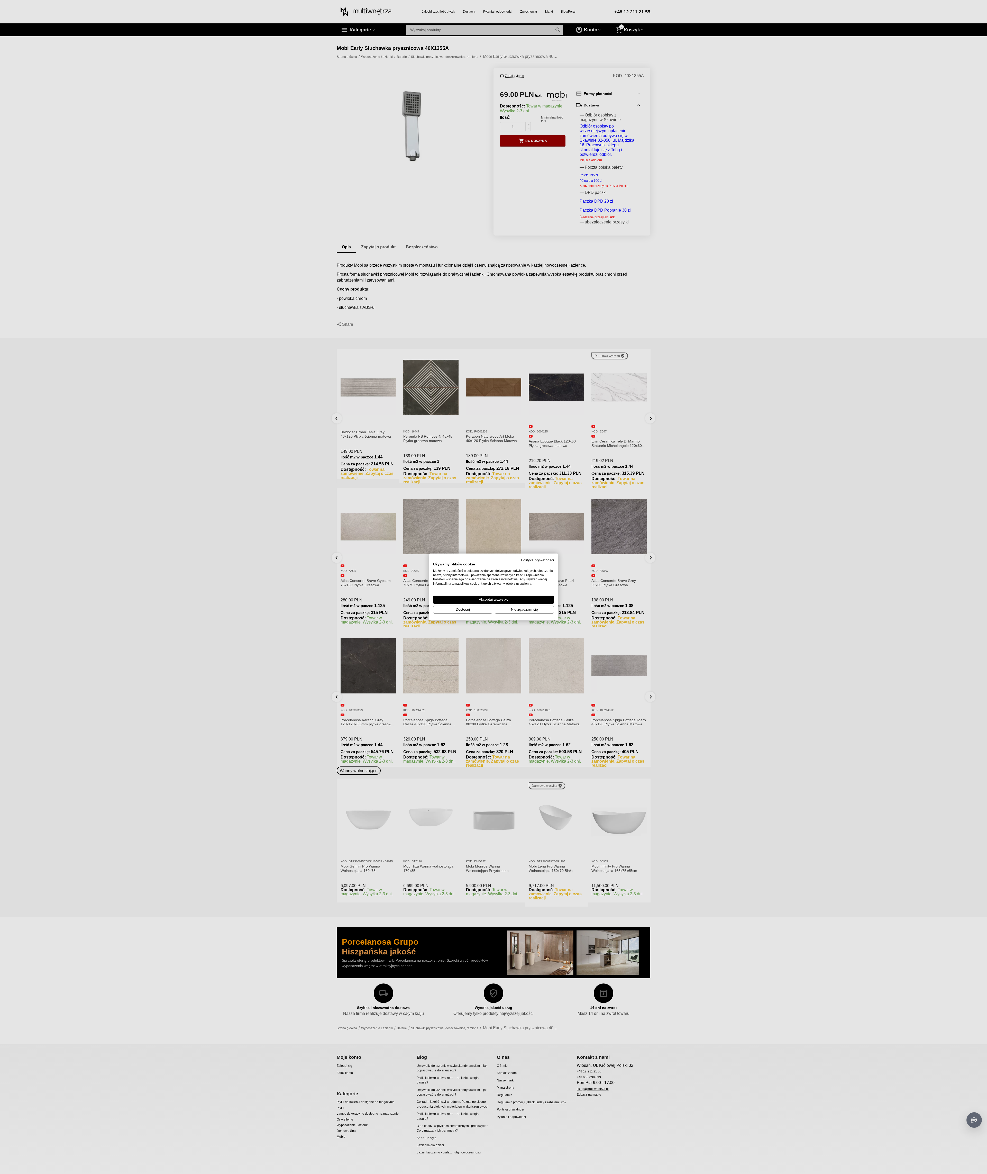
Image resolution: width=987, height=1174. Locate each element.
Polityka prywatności (537, 560)
